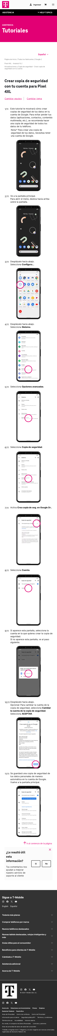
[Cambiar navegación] (47, 12)
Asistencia (7, 25)
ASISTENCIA (8, 12)
